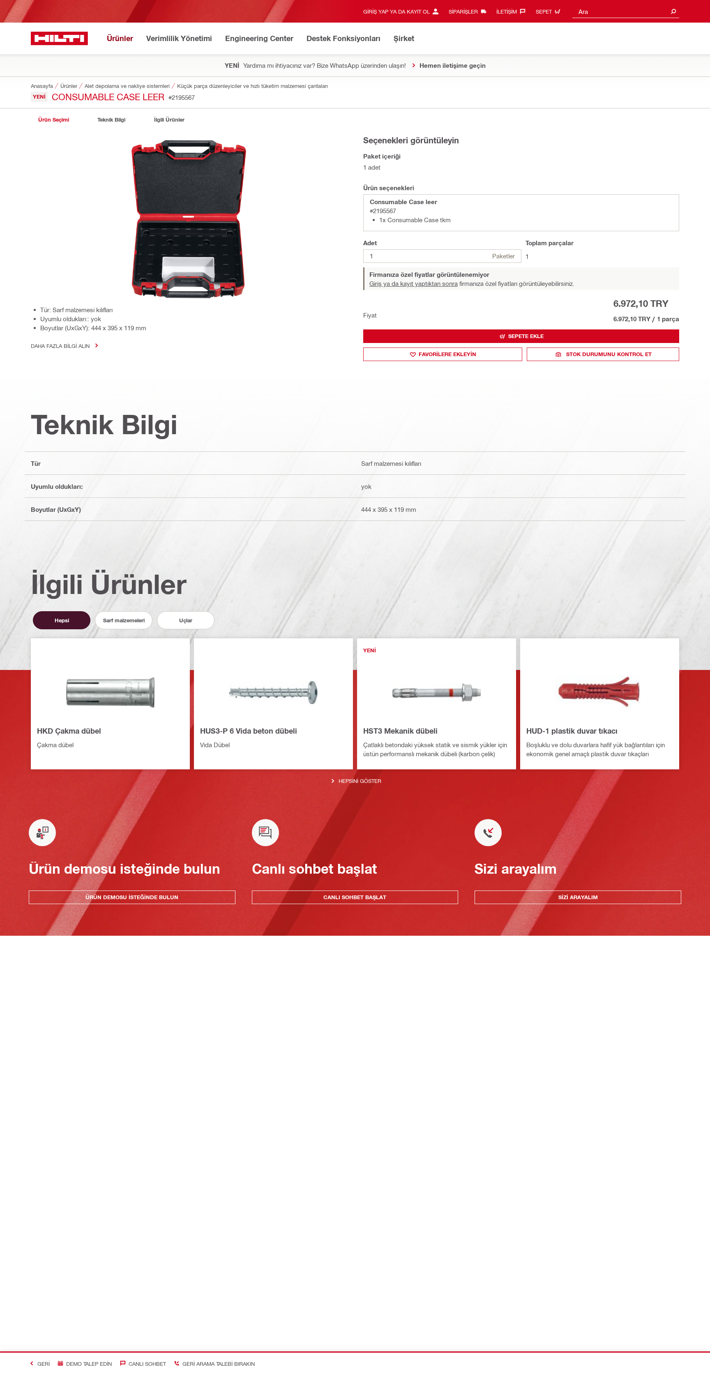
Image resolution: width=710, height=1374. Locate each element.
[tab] (53, 119)
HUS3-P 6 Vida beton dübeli (248, 730)
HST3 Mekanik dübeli (400, 730)
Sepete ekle (526, 336)
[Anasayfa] (59, 38)
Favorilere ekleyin (447, 354)
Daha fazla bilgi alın (60, 346)
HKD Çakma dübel (69, 730)
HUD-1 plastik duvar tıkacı (572, 730)
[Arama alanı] (673, 11)
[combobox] (625, 11)
